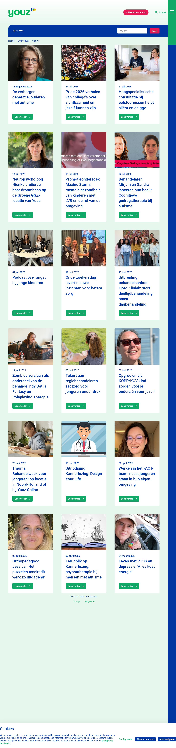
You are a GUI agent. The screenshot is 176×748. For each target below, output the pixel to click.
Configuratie (125, 739)
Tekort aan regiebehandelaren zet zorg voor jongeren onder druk (83, 383)
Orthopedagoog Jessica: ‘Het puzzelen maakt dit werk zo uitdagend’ (28, 569)
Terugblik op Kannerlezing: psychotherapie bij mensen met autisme (84, 569)
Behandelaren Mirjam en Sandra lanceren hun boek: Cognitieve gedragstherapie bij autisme (135, 192)
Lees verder (21, 116)
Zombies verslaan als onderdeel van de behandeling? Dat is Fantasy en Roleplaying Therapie (30, 386)
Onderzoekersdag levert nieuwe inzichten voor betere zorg (84, 285)
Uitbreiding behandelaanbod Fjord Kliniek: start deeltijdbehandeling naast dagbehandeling (136, 291)
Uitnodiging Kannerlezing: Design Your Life (84, 473)
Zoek (154, 31)
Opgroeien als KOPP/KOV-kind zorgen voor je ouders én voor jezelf (137, 383)
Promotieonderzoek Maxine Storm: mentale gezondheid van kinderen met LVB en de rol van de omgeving (83, 192)
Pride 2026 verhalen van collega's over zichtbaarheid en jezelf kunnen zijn (83, 99)
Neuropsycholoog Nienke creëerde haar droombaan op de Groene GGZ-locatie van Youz (29, 189)
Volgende (89, 601)
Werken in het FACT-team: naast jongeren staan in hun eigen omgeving (137, 476)
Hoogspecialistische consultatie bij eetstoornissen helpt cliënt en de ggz (136, 99)
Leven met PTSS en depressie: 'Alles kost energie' (137, 566)
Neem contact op (137, 12)
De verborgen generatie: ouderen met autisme (28, 97)
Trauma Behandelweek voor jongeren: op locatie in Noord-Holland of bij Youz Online (29, 478)
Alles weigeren (166, 739)
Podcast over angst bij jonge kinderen (29, 280)
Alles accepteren (145, 739)
